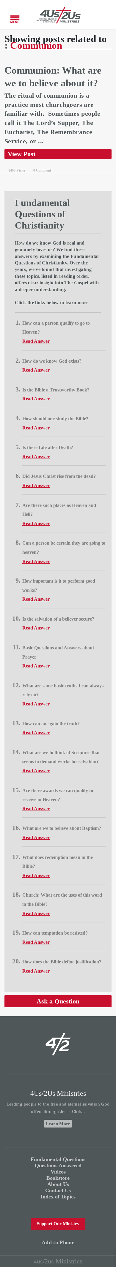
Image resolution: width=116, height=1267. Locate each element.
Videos (58, 1172)
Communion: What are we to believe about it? (52, 76)
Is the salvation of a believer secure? (58, 618)
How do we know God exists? (51, 361)
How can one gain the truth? (51, 723)
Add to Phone (58, 1242)
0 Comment (42, 170)
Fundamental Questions (58, 1159)
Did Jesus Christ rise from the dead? (59, 476)
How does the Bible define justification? (61, 961)
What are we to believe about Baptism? (61, 828)
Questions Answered (58, 1165)
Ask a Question (58, 1001)
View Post (21, 154)
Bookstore (58, 1178)
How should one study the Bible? (55, 418)
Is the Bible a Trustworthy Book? (56, 389)
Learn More (58, 1123)
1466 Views (17, 170)
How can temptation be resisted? (55, 932)
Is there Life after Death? (47, 447)
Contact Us (58, 1190)
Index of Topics (58, 1197)
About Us (58, 1184)
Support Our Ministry (58, 1223)
